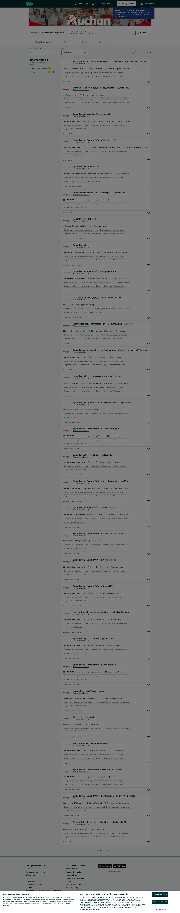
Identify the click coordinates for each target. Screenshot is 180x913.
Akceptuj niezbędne (160, 902)
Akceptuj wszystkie (160, 894)
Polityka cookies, (60, 904)
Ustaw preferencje (160, 909)
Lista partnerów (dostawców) (89, 909)
